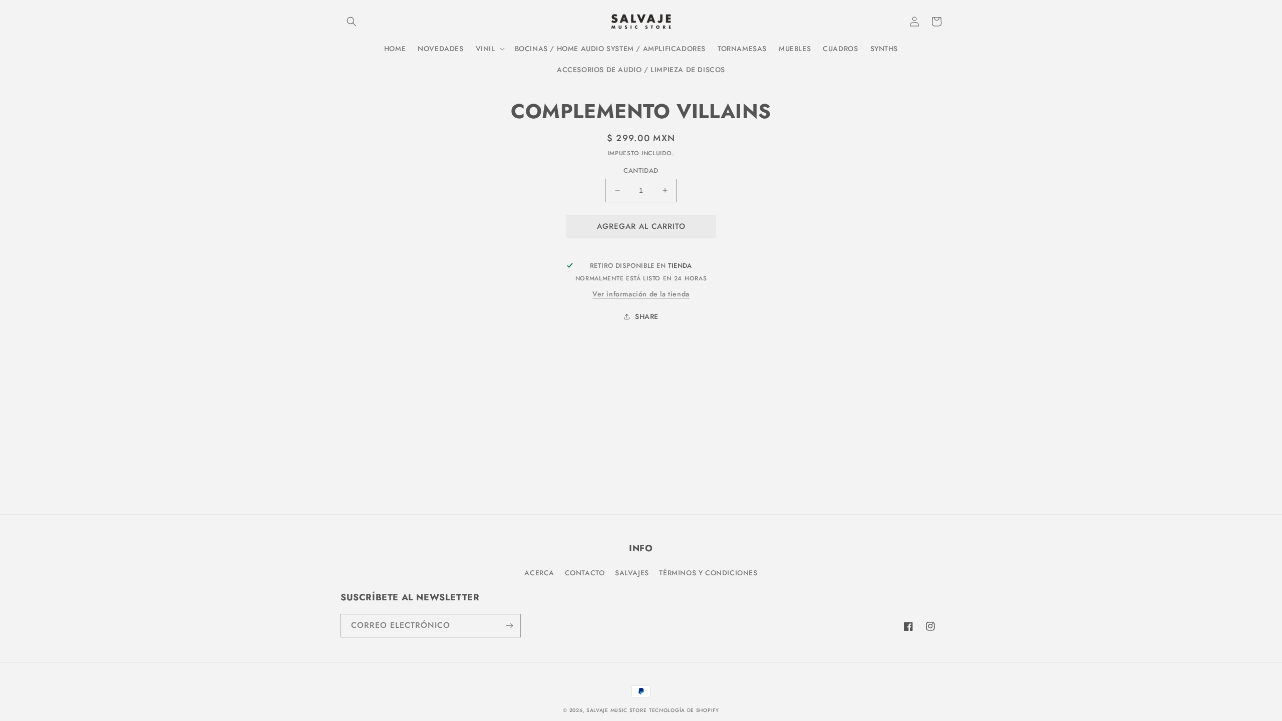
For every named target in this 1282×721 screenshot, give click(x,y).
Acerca (539, 573)
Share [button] (647, 316)
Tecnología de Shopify (684, 710)
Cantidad (640, 170)
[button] (352, 22)
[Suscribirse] (509, 625)
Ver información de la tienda (641, 294)
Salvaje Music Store (616, 710)
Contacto (585, 573)
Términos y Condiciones (708, 573)
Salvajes (632, 573)
